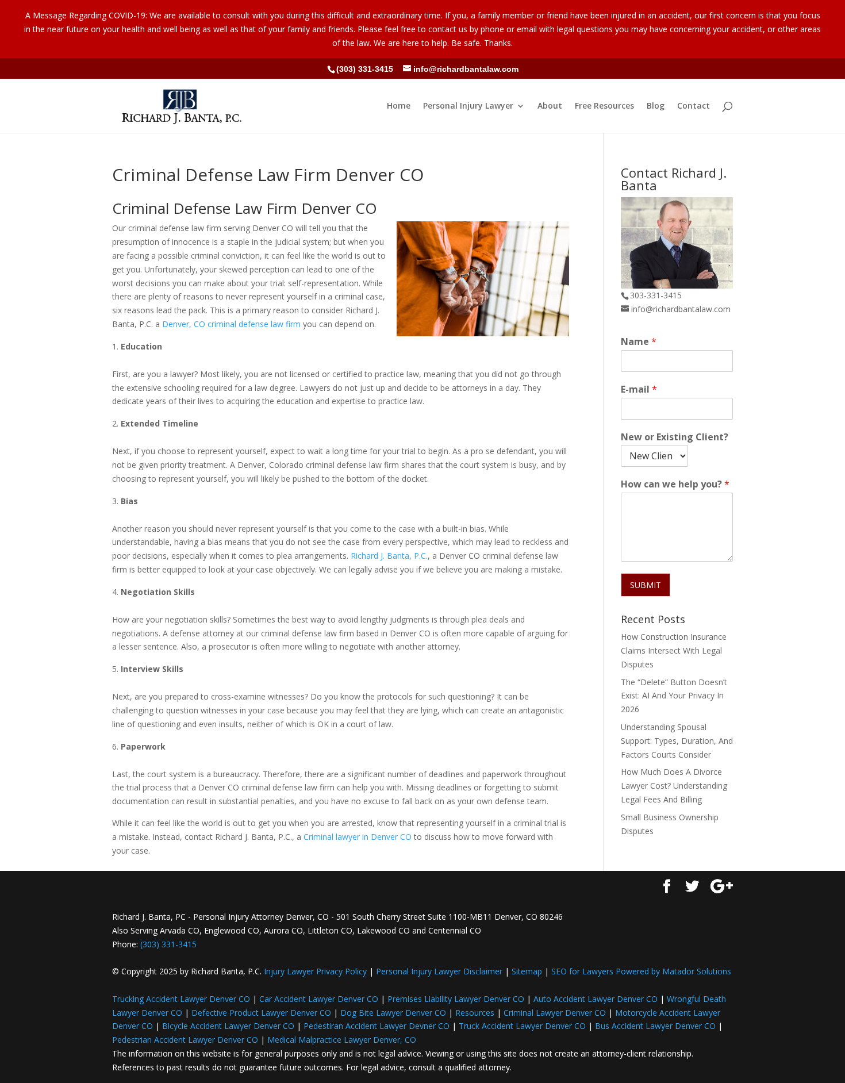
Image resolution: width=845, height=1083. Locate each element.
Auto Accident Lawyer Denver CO (595, 998)
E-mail (639, 389)
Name (638, 342)
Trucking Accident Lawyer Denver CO (181, 998)
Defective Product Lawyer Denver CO (261, 1012)
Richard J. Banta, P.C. (389, 555)
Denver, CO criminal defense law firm (231, 323)
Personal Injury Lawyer (468, 106)
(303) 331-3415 (364, 69)
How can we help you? (675, 484)
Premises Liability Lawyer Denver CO (455, 998)
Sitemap (527, 971)
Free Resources (604, 106)
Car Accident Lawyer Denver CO (318, 998)
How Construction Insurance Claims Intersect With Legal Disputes (674, 650)
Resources (474, 1012)
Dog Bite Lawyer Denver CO (393, 1012)
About (549, 106)
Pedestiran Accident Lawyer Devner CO (377, 1025)
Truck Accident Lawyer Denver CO (522, 1025)
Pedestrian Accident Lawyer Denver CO (185, 1039)
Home (398, 106)
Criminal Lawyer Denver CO (555, 1012)
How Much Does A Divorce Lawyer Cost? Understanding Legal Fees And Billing (674, 785)
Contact (693, 106)
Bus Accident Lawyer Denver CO (655, 1025)
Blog (656, 106)
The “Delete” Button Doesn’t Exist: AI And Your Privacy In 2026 (674, 696)
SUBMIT (645, 584)
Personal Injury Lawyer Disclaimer (439, 971)
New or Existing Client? (674, 437)
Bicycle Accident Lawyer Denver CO (228, 1025)
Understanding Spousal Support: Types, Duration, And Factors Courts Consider (677, 740)
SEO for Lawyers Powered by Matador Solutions (641, 971)
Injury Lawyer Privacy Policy (315, 971)
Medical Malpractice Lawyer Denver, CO (341, 1039)
